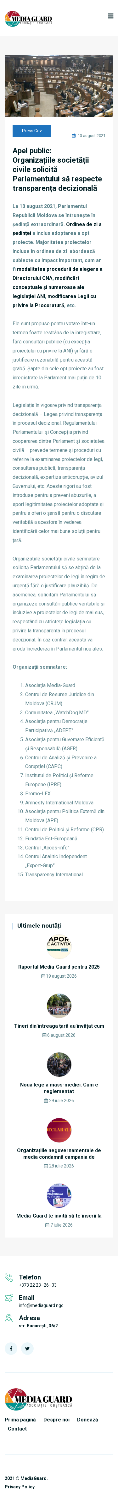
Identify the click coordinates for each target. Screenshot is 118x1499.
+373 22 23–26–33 (38, 1285)
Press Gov (32, 130)
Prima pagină (20, 1420)
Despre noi (56, 1420)
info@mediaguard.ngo (41, 1305)
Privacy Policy (20, 1487)
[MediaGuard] (28, 19)
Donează (87, 1420)
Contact (17, 1429)
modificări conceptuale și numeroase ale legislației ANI (48, 287)
